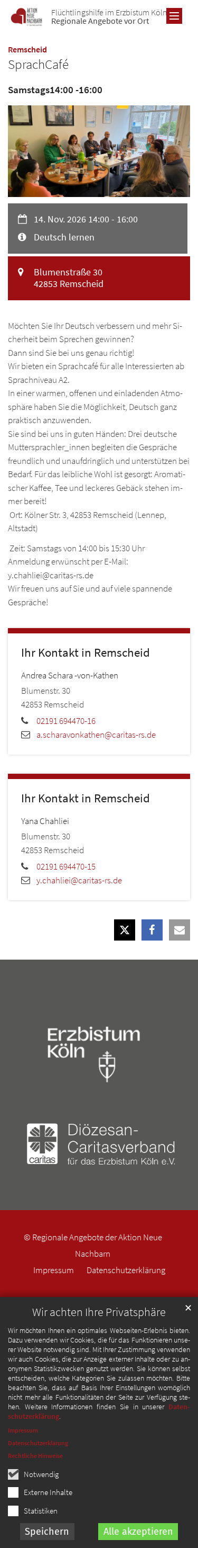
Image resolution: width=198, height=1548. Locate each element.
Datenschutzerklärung (38, 1443)
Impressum (23, 1430)
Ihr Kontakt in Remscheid (85, 652)
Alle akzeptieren (138, 1531)
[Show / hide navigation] (174, 16)
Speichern (47, 1531)
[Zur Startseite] (26, 17)
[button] (124, 930)
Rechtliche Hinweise (35, 1456)
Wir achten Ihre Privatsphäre (99, 1312)
